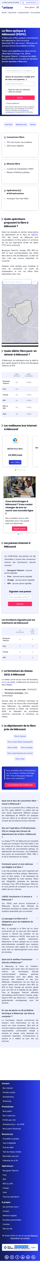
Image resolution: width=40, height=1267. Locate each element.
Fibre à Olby (20, 759)
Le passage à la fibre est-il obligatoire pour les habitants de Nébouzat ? (17, 921)
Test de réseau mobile (12, 1152)
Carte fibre (8, 124)
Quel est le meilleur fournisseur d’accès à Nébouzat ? (17, 961)
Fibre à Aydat (12, 747)
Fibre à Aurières (27, 747)
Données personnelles (12, 1220)
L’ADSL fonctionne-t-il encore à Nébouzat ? (17, 898)
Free (4, 1175)
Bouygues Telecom (11, 1170)
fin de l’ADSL (9, 682)
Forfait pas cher (9, 1120)
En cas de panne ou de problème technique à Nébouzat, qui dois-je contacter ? (18, 1013)
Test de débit (8, 1147)
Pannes (33, 124)
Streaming (7, 1101)
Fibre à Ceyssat (20, 736)
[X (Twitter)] (12, 1257)
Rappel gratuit (19, 529)
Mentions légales (10, 1215)
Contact (6, 1211)
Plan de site (7, 1228)
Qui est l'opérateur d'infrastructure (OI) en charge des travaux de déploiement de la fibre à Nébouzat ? (19, 832)
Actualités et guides (11, 1139)
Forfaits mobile (9, 1092)
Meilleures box (21, 124)
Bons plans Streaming (12, 1129)
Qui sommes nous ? (11, 1207)
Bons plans (7, 1111)
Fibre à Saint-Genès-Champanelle (20, 742)
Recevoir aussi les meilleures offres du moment (19, 91)
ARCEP (35, 235)
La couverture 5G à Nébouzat (20, 785)
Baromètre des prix (11, 1156)
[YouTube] (23, 1257)
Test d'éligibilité (9, 1143)
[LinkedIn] (28, 1257)
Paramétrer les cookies (20, 1238)
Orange (6, 1188)
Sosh (5, 1192)
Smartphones (8, 1097)
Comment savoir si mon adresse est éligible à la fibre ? (17, 865)
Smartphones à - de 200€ (13, 1124)
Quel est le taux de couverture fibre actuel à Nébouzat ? (19, 802)
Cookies (6, 1224)
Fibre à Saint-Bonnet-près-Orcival (20, 753)
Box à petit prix (9, 1115)
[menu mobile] (38, 8)
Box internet (8, 1088)
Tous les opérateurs (11, 1197)
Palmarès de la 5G (10, 1160)
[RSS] (33, 1257)
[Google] (7, 1257)
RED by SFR (8, 1184)
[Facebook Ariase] (17, 1257)
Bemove (34, 1235)
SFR (4, 1179)
